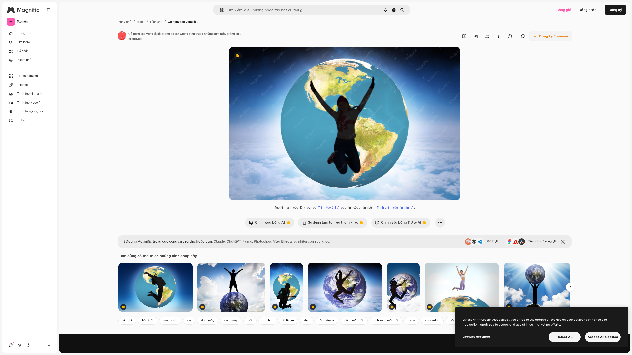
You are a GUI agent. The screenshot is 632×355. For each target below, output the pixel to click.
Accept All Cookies (603, 337)
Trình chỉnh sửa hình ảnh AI (395, 208)
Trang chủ (124, 22)
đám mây (207, 320)
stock (141, 22)
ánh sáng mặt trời (386, 320)
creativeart (136, 39)
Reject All (565, 337)
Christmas (327, 320)
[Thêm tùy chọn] (498, 36)
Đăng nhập (588, 10)
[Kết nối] (11, 345)
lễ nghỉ (127, 320)
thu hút (268, 320)
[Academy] (20, 345)
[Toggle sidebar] (48, 10)
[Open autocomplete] (220, 10)
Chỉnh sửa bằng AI (267, 223)
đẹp (306, 320)
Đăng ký (615, 10)
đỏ (189, 320)
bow (412, 320)
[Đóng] (563, 242)
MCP (490, 241)
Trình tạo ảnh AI (329, 208)
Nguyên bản (264, 56)
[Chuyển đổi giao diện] (29, 345)
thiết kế (288, 320)
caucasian (432, 320)
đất (250, 320)
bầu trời (147, 320)
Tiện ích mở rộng (540, 241)
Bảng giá (563, 10)
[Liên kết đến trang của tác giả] (122, 36)
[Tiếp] (570, 287)
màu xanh (170, 320)
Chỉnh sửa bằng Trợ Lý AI (398, 223)
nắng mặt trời (353, 320)
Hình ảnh (156, 22)
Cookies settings (476, 337)
